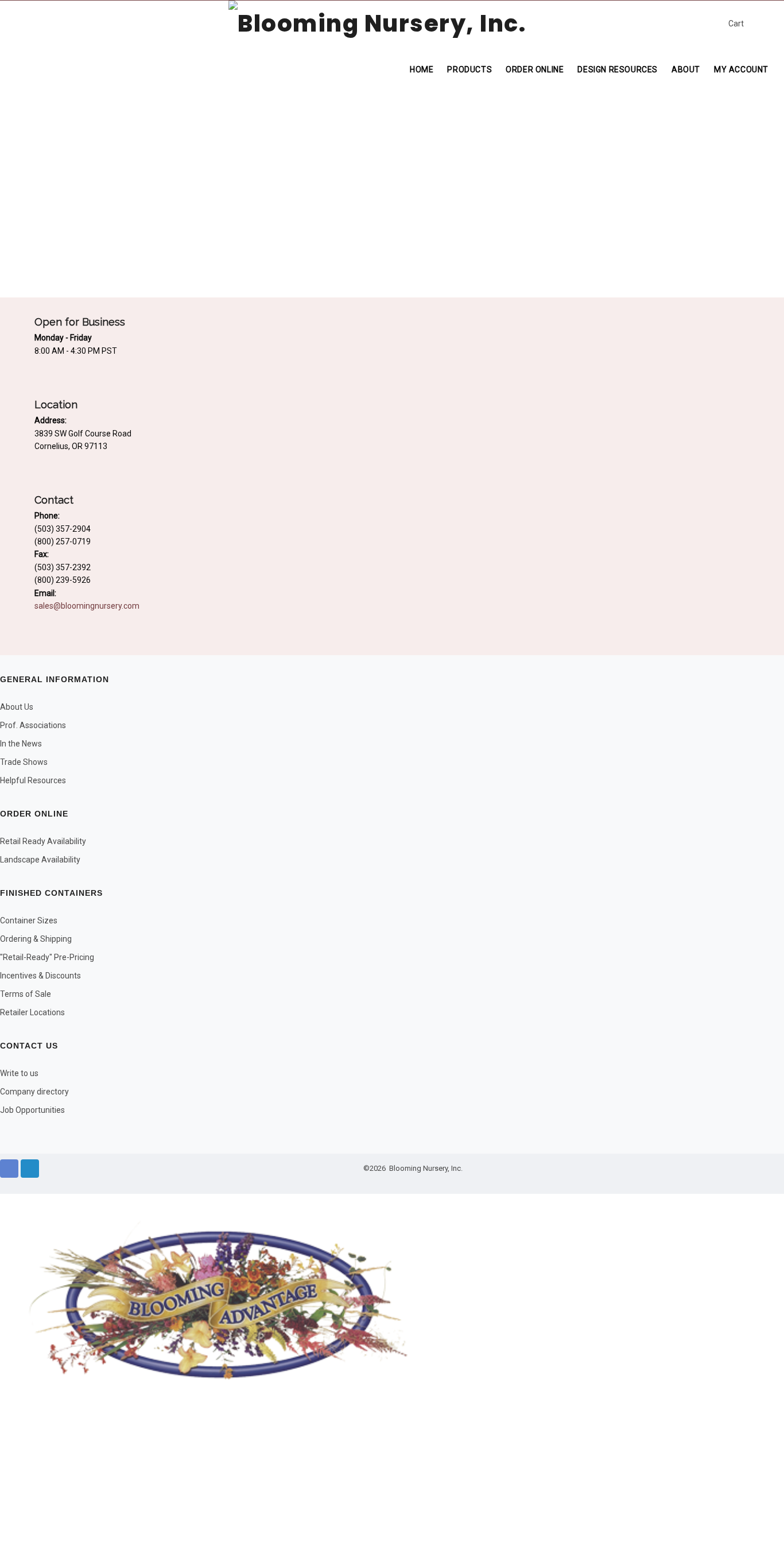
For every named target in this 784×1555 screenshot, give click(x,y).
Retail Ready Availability (43, 841)
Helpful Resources (33, 780)
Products (469, 69)
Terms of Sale (25, 994)
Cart (736, 23)
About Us (16, 706)
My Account (741, 69)
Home (421, 69)
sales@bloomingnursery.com (171, 11)
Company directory (34, 1091)
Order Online (535, 69)
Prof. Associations (33, 725)
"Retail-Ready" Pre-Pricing (47, 957)
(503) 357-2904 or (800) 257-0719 (54, 11)
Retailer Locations (32, 1012)
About (686, 69)
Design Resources (617, 69)
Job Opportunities (32, 1110)
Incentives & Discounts (40, 975)
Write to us (19, 1073)
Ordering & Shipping (36, 938)
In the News (21, 743)
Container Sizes (28, 920)
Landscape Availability (40, 859)
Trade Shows (24, 762)
